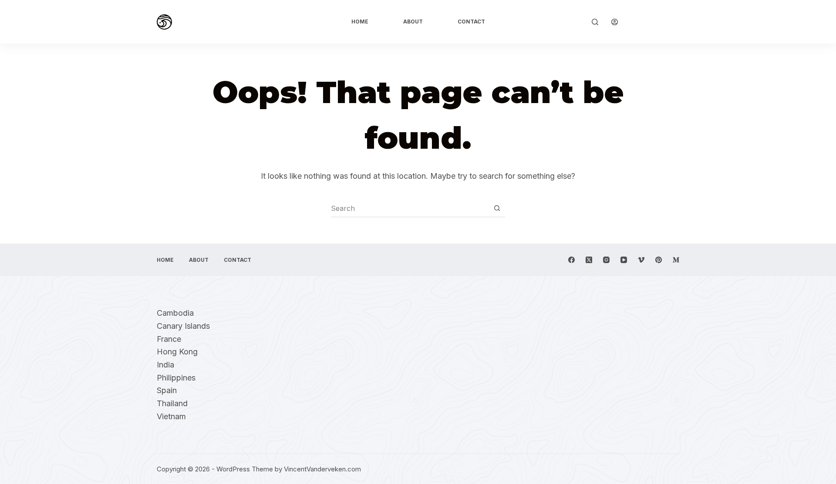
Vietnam (171, 416)
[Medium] (676, 260)
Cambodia (175, 312)
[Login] (614, 22)
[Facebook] (571, 260)
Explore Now (655, 21)
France (169, 339)
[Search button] (497, 208)
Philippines (176, 377)
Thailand (172, 403)
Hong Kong (177, 351)
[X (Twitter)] (589, 260)
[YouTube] (623, 260)
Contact (471, 21)
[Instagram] (606, 260)
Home (359, 21)
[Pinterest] (658, 260)
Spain (167, 390)
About (413, 21)
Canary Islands (183, 325)
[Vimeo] (641, 260)
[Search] (595, 22)
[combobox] (410, 208)
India (165, 364)
